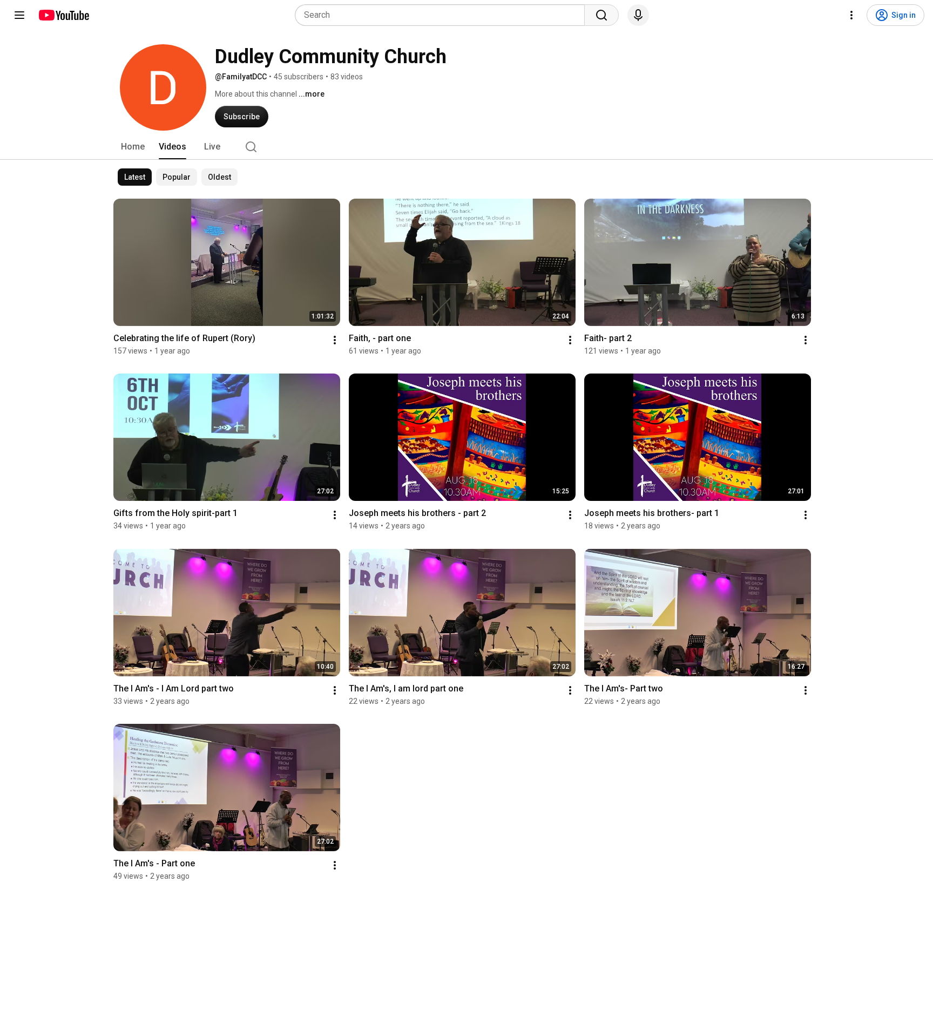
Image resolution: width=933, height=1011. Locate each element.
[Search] (601, 15)
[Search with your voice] (638, 15)
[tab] (133, 147)
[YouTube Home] (63, 15)
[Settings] (851, 15)
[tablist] (466, 147)
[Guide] (19, 15)
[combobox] (443, 15)
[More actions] (335, 340)
